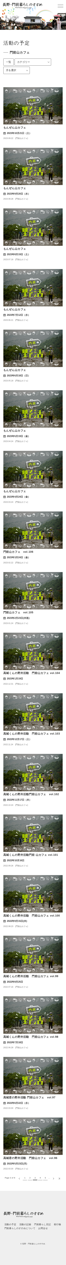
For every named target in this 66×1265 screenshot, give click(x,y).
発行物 (57, 1224)
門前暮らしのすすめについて (19, 1228)
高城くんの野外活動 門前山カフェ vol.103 (31, 733)
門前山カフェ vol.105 (18, 612)
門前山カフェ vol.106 (18, 551)
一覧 (8, 62)
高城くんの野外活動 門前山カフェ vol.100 (31, 915)
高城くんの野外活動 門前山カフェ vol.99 (30, 976)
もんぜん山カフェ (14, 127)
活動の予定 (10, 1224)
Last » (59, 1178)
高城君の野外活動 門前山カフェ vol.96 (30, 1158)
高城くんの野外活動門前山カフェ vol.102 (31, 794)
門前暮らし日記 (42, 1224)
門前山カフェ (21, 138)
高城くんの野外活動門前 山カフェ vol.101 (30, 854)
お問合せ (43, 1228)
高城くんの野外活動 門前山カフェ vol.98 (30, 1036)
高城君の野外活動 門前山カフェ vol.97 (29, 1097)
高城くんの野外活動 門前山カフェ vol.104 (31, 673)
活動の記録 (25, 1224)
